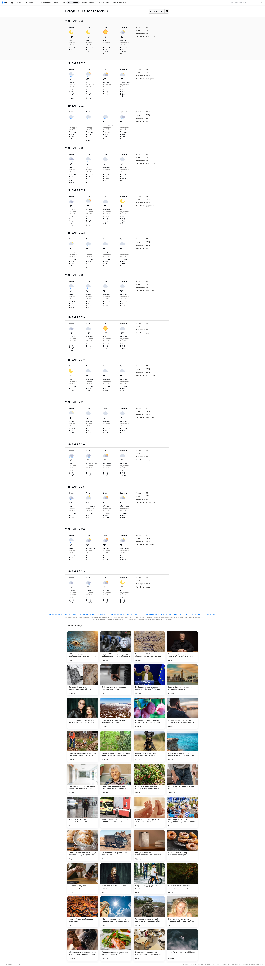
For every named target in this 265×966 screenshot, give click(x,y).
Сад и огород (195, 614)
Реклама (17, 964)
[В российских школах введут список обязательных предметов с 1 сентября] (149, 945)
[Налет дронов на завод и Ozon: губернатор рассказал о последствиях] (115, 812)
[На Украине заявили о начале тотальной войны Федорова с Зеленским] (182, 646)
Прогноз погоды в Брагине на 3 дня (62, 614)
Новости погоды (180, 614)
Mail (3, 964)
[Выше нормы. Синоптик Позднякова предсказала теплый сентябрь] (182, 812)
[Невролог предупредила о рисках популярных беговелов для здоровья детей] (149, 878)
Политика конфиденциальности (200, 964)
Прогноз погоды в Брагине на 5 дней (93, 614)
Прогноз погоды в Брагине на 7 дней (125, 614)
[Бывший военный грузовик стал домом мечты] (115, 845)
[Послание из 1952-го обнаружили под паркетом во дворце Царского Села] (149, 646)
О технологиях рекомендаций (220, 964)
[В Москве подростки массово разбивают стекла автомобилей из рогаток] (82, 646)
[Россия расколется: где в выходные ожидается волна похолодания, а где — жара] (149, 746)
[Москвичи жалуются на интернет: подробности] (82, 878)
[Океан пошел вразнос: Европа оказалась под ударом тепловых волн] (182, 746)
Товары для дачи (210, 614)
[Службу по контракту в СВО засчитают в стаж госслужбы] (149, 911)
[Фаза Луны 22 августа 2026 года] (182, 945)
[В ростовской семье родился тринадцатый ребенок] (149, 812)
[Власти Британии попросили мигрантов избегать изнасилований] (182, 679)
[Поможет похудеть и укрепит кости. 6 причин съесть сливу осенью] (149, 713)
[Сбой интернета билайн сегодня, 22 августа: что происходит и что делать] (182, 713)
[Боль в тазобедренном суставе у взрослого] (182, 779)
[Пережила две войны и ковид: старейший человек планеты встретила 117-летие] (115, 779)
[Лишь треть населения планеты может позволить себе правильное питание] (115, 945)
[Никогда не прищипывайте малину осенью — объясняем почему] (149, 779)
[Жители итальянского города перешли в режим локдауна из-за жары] (115, 911)
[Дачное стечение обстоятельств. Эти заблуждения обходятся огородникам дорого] (82, 746)
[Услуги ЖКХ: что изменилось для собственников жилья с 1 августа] (115, 646)
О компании (9, 964)
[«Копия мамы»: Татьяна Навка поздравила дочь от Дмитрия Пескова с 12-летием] (115, 878)
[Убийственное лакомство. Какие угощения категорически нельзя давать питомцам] (82, 945)
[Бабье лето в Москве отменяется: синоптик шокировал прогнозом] (82, 812)
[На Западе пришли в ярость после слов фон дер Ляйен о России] (149, 679)
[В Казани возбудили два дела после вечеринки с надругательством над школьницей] (115, 679)
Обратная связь (236, 964)
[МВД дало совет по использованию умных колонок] (149, 845)
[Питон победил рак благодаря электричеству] (82, 911)
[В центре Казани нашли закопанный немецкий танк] (82, 679)
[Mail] (3, 2)
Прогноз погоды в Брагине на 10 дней (156, 614)
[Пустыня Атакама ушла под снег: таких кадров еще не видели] (115, 713)
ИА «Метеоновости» (257, 964)
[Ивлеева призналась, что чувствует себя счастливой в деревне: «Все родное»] (182, 911)
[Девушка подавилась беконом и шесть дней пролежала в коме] (82, 779)
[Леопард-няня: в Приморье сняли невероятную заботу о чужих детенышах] (115, 746)
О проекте (186, 964)
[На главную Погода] (9, 2)
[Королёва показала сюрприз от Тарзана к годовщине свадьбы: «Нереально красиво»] (82, 713)
